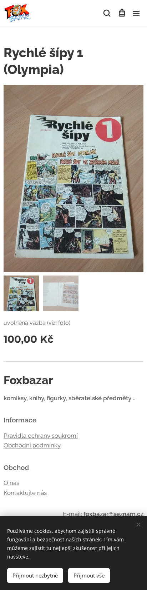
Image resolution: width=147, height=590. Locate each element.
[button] (107, 13)
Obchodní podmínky (32, 445)
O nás (11, 482)
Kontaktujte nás (25, 492)
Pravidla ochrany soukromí (41, 435)
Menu (136, 13)
